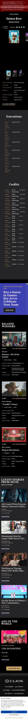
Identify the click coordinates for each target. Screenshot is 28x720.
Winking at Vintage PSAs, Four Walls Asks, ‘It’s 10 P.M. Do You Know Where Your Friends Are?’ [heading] (14, 569)
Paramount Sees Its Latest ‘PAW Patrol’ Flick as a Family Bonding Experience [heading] (14, 537)
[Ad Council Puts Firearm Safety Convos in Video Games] (14, 495)
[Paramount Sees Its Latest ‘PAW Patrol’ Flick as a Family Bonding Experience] (14, 527)
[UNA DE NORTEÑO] (14, 636)
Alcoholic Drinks (8, 645)
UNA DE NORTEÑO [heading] (11, 649)
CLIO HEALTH (8, 693)
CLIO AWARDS (9, 686)
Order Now (9, 310)
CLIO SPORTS (19, 686)
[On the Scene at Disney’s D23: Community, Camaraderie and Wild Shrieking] (14, 591)
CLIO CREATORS (18, 693)
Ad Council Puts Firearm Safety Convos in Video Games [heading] (14, 505)
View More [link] (5, 659)
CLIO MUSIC (6, 690)
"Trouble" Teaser (10, 404)
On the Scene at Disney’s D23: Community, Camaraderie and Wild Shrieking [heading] (14, 601)
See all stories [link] (7, 484)
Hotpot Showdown (10, 450)
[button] (24, 75)
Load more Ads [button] (13, 668)
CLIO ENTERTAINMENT (18, 690)
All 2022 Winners (8, 104)
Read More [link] (5, 516)
